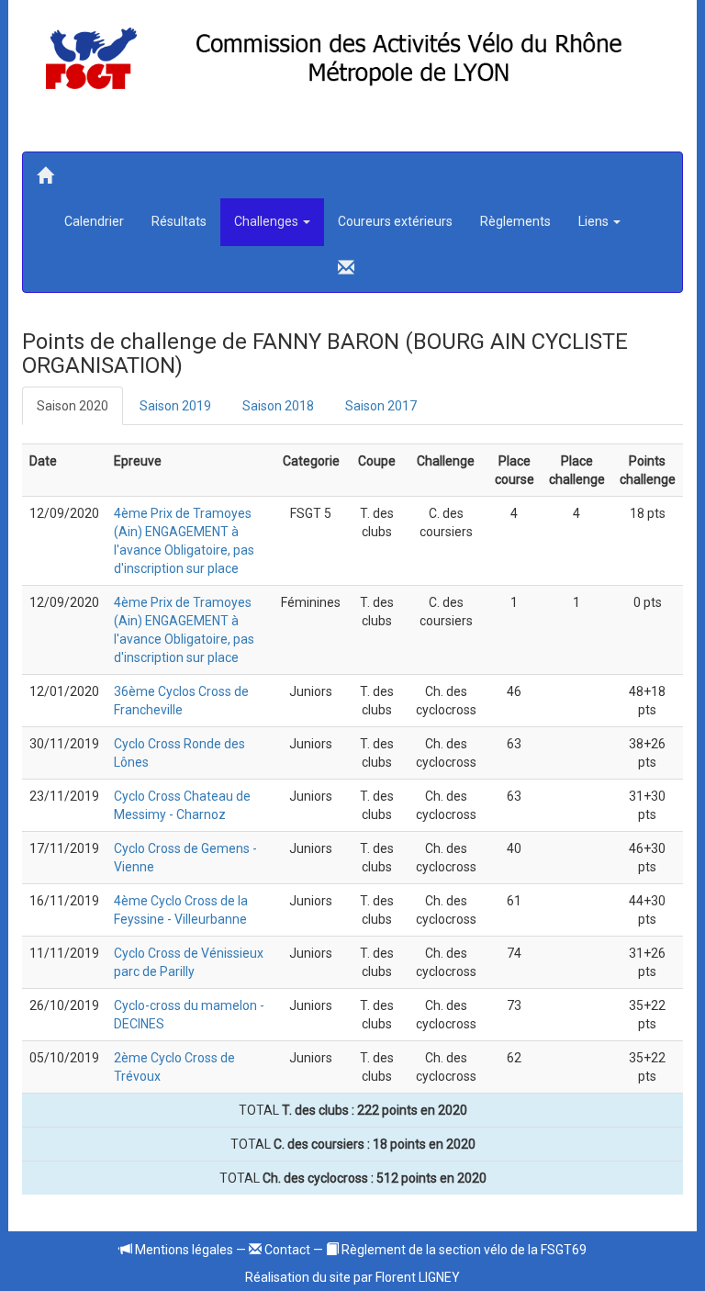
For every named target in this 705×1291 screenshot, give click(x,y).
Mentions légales (182, 1249)
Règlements (515, 221)
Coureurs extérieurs (395, 221)
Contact (286, 1249)
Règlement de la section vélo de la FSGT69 (463, 1249)
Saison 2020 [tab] (72, 406)
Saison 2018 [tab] (278, 406)
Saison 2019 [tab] (175, 406)
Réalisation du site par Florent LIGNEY (352, 1277)
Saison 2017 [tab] (381, 406)
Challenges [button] (267, 221)
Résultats (179, 221)
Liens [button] (594, 221)
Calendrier (94, 221)
